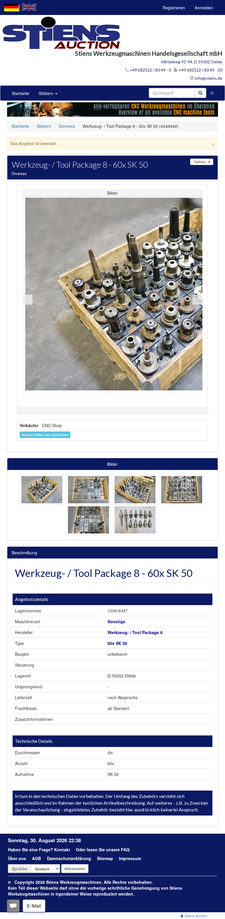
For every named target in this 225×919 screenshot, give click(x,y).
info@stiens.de (208, 78)
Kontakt (62, 849)
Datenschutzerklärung (69, 858)
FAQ (125, 849)
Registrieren (174, 8)
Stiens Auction (195, 915)
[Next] (197, 300)
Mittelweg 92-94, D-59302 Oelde (191, 61)
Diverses (67, 126)
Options (200, 161)
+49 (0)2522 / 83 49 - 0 (150, 69)
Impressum (130, 858)
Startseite (20, 93)
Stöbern (46, 93)
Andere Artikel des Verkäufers (45, 434)
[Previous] (28, 300)
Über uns (17, 858)
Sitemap (105, 858)
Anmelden (204, 8)
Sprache (19, 869)
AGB (36, 858)
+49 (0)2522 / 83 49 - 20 (200, 69)
